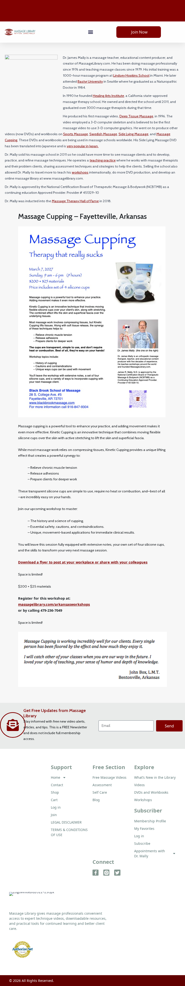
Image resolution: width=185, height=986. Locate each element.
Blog (96, 800)
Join (54, 814)
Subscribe (142, 843)
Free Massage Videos (109, 777)
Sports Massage (75, 134)
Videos (139, 785)
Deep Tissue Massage (136, 116)
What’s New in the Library (155, 777)
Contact (57, 785)
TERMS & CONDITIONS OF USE (69, 832)
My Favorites (144, 828)
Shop (55, 792)
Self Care (99, 792)
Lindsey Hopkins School (131, 75)
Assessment (102, 785)
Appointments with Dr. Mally (149, 853)
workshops (80, 172)
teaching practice (103, 160)
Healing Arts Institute (108, 96)
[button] (91, 32)
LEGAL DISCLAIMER (66, 822)
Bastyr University (90, 81)
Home (55, 777)
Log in (139, 836)
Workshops (143, 800)
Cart (54, 800)
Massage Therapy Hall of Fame (75, 201)
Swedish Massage (103, 134)
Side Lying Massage (133, 134)
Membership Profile (150, 821)
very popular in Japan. (83, 146)
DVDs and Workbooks (151, 792)
